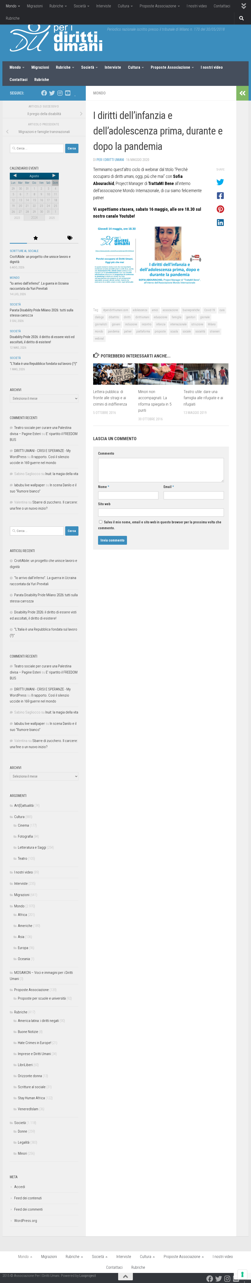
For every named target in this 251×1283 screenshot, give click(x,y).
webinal (99, 338)
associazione (170, 310)
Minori (22, 1153)
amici (155, 310)
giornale (205, 317)
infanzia (160, 324)
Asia (21, 937)
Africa (22, 915)
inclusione (131, 324)
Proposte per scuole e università (42, 998)
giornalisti (101, 324)
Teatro (22, 858)
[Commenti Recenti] (52, 238)
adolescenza (140, 310)
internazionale (178, 324)
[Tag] (69, 238)
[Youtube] (68, 93)
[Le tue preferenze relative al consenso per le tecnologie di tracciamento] (242, 1274)
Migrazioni (35, 6)
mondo (99, 331)
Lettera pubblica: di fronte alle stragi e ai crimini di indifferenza (110, 398)
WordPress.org (25, 1220)
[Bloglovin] (75, 93)
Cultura (123, 6)
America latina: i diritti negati (38, 1020)
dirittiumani (142, 317)
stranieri (215, 331)
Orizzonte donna (30, 1076)
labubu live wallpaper (29, 485)
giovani (116, 324)
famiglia (176, 317)
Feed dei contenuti (28, 1198)
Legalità (23, 1142)
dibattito (114, 317)
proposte (160, 331)
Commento (106, 453)
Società (80, 6)
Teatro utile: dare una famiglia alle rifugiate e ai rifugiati (203, 398)
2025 (52, 218)
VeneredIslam (28, 1109)
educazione (160, 317)
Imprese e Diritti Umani (34, 1054)
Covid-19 (209, 310)
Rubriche (56, 6)
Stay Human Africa (31, 1098)
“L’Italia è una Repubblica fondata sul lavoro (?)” (43, 363)
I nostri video (197, 6)
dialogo (99, 317)
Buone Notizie (28, 1032)
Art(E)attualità (24, 805)
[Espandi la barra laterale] (242, 93)
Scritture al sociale (24, 251)
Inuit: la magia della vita (61, 474)
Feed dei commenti (28, 1209)
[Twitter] (52, 93)
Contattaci (222, 6)
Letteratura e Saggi (32, 847)
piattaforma (143, 331)
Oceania (24, 959)
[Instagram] (60, 93)
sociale (187, 331)
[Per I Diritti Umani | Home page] (56, 37)
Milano (212, 324)
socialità (200, 331)
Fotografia (25, 836)
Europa (23, 948)
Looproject (87, 1275)
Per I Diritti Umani (110, 160)
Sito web (104, 504)
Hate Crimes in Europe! (34, 1043)
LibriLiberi (25, 1065)
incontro (146, 324)
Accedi (19, 1187)
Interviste (103, 6)
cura (222, 310)
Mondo (11, 6)
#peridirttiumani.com (115, 310)
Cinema (23, 825)
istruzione (197, 324)
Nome (103, 487)
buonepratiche (191, 310)
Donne (22, 1131)
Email (168, 487)
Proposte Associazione (158, 6)
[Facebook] (44, 93)
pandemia (113, 331)
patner (128, 331)
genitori (190, 317)
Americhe (25, 926)
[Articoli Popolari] (35, 238)
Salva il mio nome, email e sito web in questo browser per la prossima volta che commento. (159, 525)
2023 (17, 218)
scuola (174, 331)
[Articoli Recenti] (18, 238)
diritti (127, 317)
